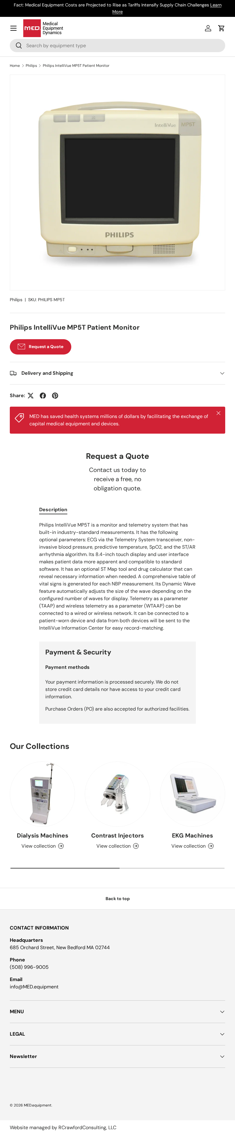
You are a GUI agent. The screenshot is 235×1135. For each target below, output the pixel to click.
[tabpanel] (117, 576)
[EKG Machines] (192, 794)
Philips (31, 65)
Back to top (118, 898)
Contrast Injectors (117, 835)
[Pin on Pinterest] (55, 395)
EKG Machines (192, 835)
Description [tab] (53, 509)
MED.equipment (37, 1105)
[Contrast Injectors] (117, 794)
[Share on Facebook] (43, 395)
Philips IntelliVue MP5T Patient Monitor (76, 65)
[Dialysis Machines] (42, 794)
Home (15, 65)
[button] (221, 28)
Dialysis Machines (42, 835)
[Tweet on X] (30, 395)
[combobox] (117, 45)
